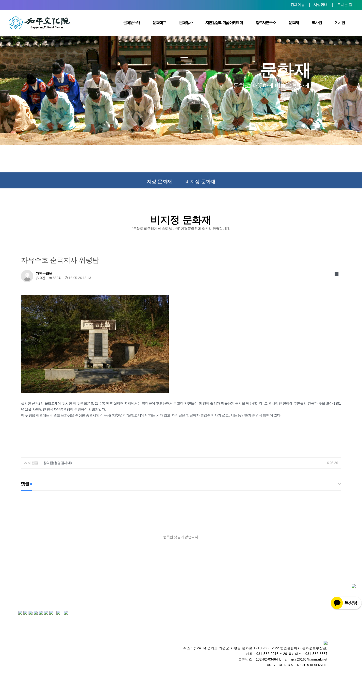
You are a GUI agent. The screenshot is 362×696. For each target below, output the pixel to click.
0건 (42, 278)
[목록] (336, 274)
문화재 (294, 22)
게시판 (340, 22)
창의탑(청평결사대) (57, 463)
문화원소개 (131, 22)
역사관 (317, 22)
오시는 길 (344, 4)
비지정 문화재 (200, 181)
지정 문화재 (159, 181)
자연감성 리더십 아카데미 (224, 22)
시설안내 (320, 4)
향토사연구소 (266, 22)
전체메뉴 (298, 4)
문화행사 (185, 22)
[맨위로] (354, 586)
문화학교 (159, 22)
